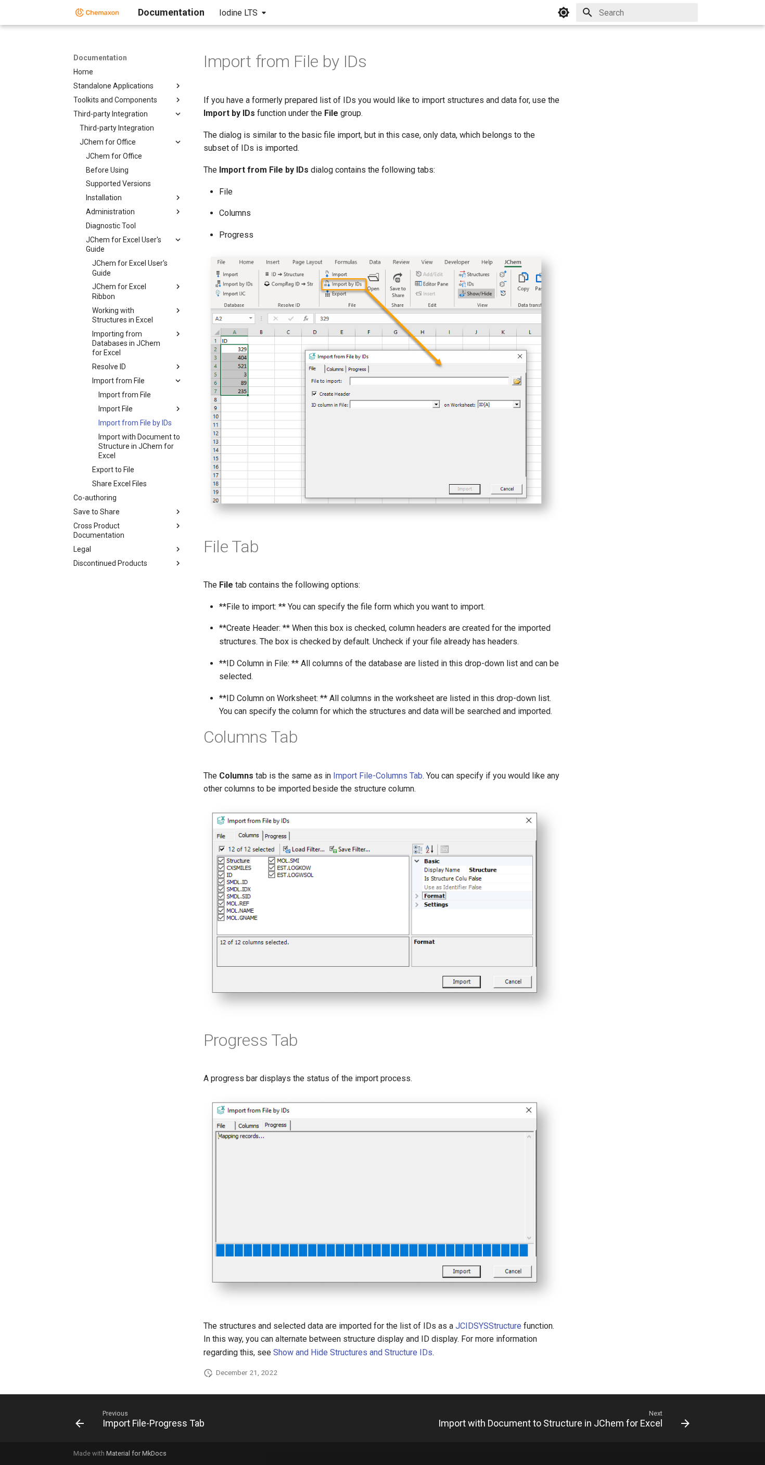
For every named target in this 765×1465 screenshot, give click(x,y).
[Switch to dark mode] (563, 12)
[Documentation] (97, 12)
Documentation (100, 58)
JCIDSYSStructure (488, 1326)
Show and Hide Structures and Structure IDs (352, 1352)
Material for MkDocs (136, 1453)
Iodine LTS (238, 13)
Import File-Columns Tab (378, 776)
